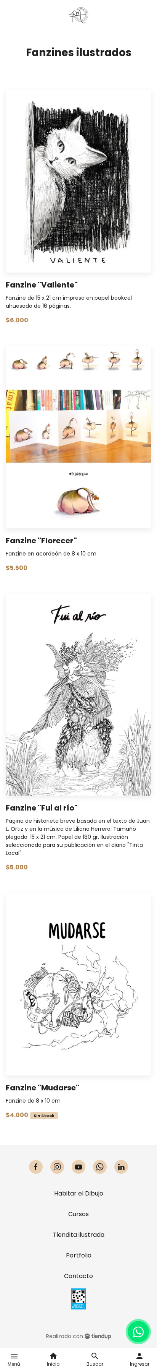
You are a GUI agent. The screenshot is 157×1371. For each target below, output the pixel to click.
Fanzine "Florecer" (41, 540)
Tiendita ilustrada (78, 1234)
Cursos (78, 1214)
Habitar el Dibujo (78, 1193)
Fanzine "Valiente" (42, 284)
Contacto (78, 1276)
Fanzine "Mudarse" (42, 1087)
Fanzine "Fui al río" (42, 807)
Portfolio (78, 1255)
